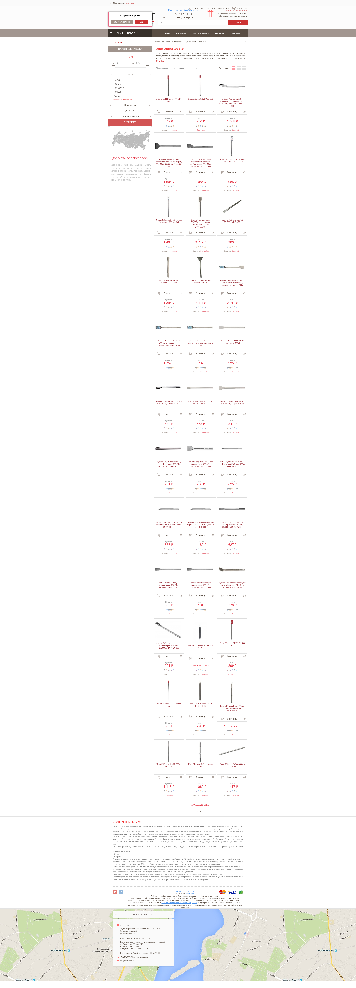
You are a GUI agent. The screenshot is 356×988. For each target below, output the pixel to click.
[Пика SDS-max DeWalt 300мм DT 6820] (168, 751)
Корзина (241, 8)
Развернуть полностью (122, 99)
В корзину (168, 112)
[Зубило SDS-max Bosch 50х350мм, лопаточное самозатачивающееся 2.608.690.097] (200, 207)
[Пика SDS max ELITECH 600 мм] (168, 691)
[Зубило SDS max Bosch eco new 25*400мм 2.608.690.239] (231, 146)
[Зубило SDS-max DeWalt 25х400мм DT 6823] (168, 267)
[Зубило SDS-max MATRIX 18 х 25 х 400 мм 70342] (200, 388)
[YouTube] (115, 893)
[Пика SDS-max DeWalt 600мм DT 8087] (231, 751)
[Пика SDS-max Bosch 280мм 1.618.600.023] (200, 691)
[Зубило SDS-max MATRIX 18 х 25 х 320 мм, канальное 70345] (168, 388)
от (114, 63)
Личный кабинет (219, 8)
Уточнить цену (200, 665)
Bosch (118, 84)
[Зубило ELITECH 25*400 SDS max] (168, 86)
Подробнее (160, 61)
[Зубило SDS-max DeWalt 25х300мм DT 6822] (231, 207)
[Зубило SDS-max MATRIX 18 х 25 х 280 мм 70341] (231, 327)
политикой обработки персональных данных (179, 903)
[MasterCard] (223, 893)
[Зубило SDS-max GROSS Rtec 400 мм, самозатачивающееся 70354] (200, 327)
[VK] (121, 893)
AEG (117, 80)
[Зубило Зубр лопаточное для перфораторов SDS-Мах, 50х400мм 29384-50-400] (200, 448)
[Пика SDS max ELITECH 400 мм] (231, 630)
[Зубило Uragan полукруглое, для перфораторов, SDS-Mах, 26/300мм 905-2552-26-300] (168, 448)
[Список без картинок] (244, 68)
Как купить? (181, 33)
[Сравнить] (181, 111)
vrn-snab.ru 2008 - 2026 (185, 892)
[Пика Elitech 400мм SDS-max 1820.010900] (200, 632)
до (133, 63)
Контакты (236, 33)
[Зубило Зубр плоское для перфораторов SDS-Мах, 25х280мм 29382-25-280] (231, 509)
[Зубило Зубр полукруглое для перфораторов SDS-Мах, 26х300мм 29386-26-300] (168, 630)
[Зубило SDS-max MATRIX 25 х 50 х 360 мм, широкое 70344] (231, 388)
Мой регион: (123, 3)
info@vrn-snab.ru (127, 961)
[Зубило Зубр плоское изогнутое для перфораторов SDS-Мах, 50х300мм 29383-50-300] (231, 569)
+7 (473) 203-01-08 (183, 14)
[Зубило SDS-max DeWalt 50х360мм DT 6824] (200, 267)
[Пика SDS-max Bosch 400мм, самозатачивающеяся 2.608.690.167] (231, 693)
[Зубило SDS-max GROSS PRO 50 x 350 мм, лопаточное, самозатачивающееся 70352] (231, 267)
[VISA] (232, 893)
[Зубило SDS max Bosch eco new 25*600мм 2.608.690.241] (168, 207)
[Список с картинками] (239, 68)
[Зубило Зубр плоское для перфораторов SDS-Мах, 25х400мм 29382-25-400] (168, 569)
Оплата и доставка (201, 33)
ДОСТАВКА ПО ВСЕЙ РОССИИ (130, 158)
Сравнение (198, 8)
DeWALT (119, 88)
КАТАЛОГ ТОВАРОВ (126, 33)
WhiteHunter (189, 894)
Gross (117, 96)
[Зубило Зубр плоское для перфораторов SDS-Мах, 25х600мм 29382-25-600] (200, 569)
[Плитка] (233, 68)
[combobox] (186, 68)
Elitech (118, 92)
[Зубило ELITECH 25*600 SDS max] (200, 86)
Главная (166, 33)
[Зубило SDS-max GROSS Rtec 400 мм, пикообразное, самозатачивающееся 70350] (168, 327)
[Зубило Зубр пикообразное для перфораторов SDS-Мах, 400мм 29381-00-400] (168, 509)
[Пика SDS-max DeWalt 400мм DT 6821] (200, 751)
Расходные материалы (173, 42)
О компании (220, 33)
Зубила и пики (190, 42)
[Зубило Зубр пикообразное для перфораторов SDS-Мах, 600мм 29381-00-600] (200, 509)
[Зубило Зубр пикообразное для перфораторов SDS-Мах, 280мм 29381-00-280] (231, 449)
